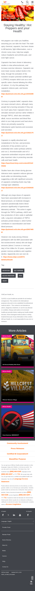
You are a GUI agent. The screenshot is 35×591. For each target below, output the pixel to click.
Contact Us (5, 566)
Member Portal (6, 534)
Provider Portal (6, 527)
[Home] (6, 3)
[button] (27, 2)
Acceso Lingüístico (13, 504)
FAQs (3, 561)
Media (4, 550)
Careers (4, 556)
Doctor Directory (6, 540)
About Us (4, 545)
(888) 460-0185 (15, 471)
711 (18, 474)
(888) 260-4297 (7, 474)
